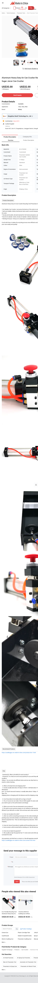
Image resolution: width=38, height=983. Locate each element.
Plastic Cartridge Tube (24, 932)
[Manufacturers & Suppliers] (19, 3)
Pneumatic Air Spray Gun (10, 966)
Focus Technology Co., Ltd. (22, 976)
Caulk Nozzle (5, 936)
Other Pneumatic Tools (32, 13)
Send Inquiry (17, 95)
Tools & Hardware (11, 13)
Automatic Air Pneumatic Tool (28, 962)
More (3, 969)
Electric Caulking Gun (7, 939)
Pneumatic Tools (21, 13)
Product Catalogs (27, 929)
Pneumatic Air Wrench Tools (28, 966)
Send (17, 881)
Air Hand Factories (8, 958)
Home (3, 13)
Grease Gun (5, 932)
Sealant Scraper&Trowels (25, 936)
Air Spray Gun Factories (23, 958)
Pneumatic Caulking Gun (24, 939)
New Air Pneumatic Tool (9, 962)
